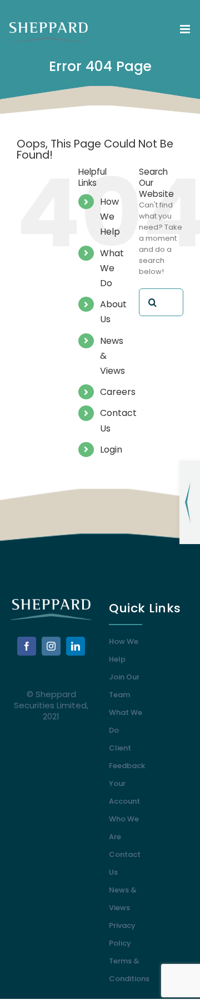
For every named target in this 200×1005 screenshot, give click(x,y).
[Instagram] (51, 646)
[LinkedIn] (75, 646)
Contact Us (125, 863)
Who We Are (124, 828)
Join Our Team (124, 686)
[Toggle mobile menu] (186, 29)
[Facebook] (26, 646)
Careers (118, 391)
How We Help (110, 216)
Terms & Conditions (128, 970)
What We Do (112, 268)
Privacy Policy (122, 934)
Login (111, 449)
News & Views (123, 899)
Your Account (124, 792)
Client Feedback (127, 757)
